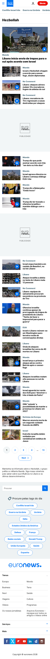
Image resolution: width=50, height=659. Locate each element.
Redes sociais (14, 539)
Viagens (5, 599)
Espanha (25, 552)
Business (6, 587)
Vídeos (5, 605)
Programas (32, 605)
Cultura (30, 599)
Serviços (6, 624)
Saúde (36, 546)
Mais (4, 631)
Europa (5, 581)
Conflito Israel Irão (11, 10)
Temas (5, 575)
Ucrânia (46, 10)
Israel (25, 431)
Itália (25, 519)
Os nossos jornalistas (11, 611)
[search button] (45, 488)
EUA (25, 327)
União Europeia (18, 546)
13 (43, 450)
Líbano (26, 274)
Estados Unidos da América (25, 526)
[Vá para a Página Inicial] (10, 3)
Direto (43, 3)
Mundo (5, 55)
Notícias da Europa (32, 417)
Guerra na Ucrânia (31, 10)
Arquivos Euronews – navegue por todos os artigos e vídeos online (37, 613)
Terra (29, 587)
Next (24, 458)
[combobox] (25, 488)
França (32, 532)
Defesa (17, 532)
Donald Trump (35, 539)
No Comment (29, 81)
